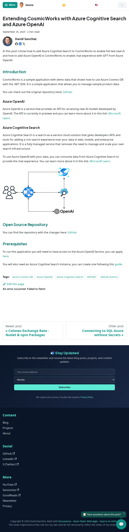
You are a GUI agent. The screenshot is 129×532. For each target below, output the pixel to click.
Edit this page (15, 284)
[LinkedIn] (20, 44)
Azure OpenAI (45, 276)
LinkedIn (8, 459)
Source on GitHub (109, 521)
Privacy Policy (86, 397)
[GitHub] (16, 44)
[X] (24, 44)
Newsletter (10, 501)
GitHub (67, 92)
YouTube (8, 484)
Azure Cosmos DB (22, 276)
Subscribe (64, 387)
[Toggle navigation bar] (10, 5)
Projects (8, 428)
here (6, 256)
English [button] (96, 5)
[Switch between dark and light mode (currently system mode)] (64, 5)
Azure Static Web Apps (85, 521)
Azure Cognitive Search (70, 276)
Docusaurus (64, 521)
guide (118, 264)
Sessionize (9, 490)
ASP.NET (91, 276)
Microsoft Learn (100, 161)
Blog (5, 422)
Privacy (7, 506)
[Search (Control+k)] (122, 5)
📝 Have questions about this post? (102, 514)
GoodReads (10, 495)
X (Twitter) (9, 464)
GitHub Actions (109, 276)
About (6, 433)
